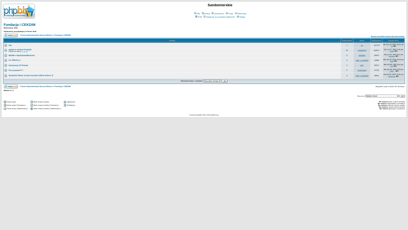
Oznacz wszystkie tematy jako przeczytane (387, 36)
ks (362, 45)
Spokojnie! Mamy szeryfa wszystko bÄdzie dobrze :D (31, 75)
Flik (10, 45)
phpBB (199, 115)
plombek (362, 55)
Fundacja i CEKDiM (19, 25)
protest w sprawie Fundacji (20, 49)
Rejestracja (241, 14)
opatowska (362, 50)
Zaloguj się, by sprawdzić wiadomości (220, 17)
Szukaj (207, 14)
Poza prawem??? (16, 70)
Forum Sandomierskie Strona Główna (36, 35)
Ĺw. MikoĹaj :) (14, 60)
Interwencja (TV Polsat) (18, 65)
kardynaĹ (391, 76)
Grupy (230, 14)
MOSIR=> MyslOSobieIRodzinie (22, 55)
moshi (392, 51)
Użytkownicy (219, 14)
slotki (392, 61)
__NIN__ (392, 71)
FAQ (198, 14)
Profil (200, 17)
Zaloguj (242, 17)
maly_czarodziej (362, 60)
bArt (362, 65)
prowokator (362, 70)
